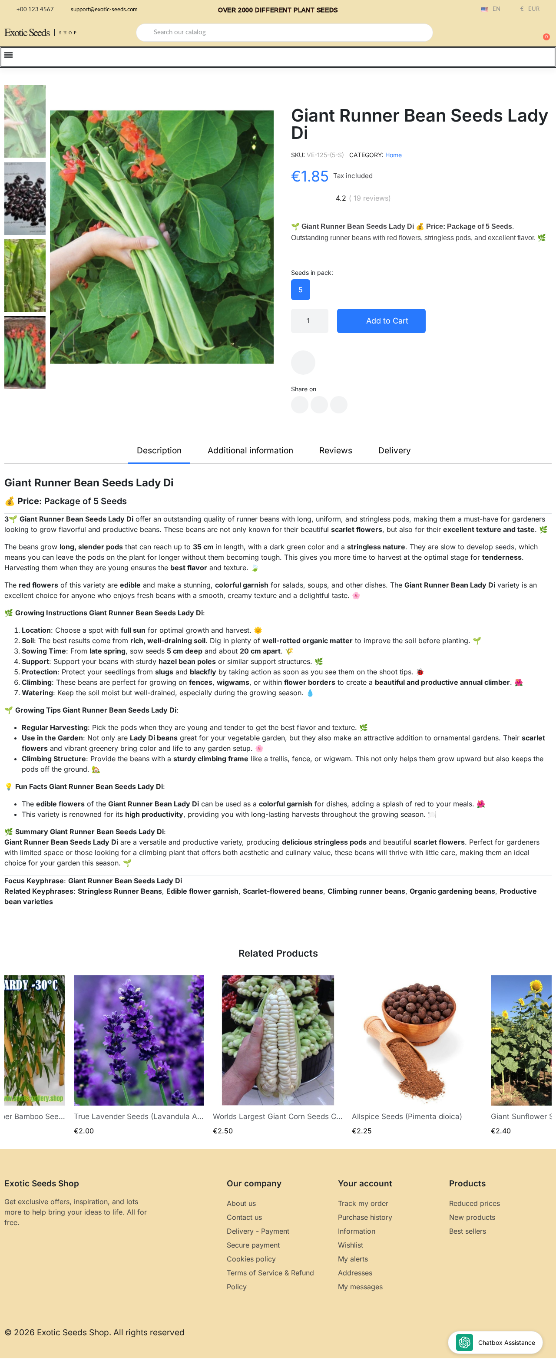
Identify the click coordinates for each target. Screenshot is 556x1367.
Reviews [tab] (335, 451)
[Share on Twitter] (319, 404)
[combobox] (284, 32)
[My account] (512, 33)
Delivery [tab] (394, 451)
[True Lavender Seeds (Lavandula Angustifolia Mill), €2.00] (139, 1055)
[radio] (300, 289)
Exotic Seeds (27, 32)
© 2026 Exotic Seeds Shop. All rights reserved (94, 1332)
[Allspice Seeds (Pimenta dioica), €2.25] (417, 1055)
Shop (69, 33)
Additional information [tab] (250, 451)
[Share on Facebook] (299, 404)
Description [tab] (159, 451)
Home (393, 154)
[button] (542, 32)
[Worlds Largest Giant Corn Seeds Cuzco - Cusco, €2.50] (278, 1055)
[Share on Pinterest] (339, 404)
